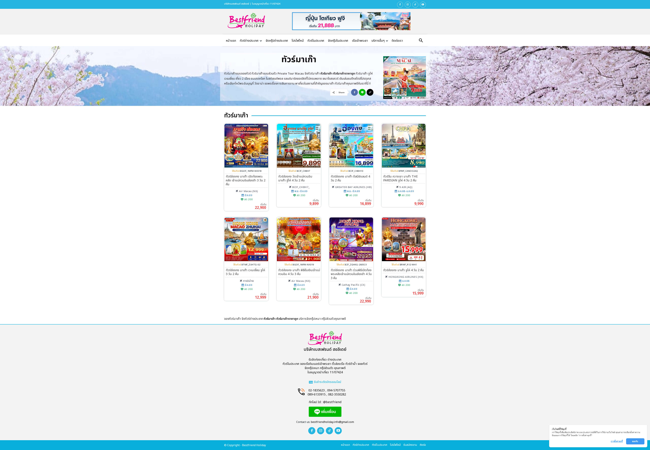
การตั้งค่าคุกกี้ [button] (617, 441)
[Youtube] (423, 5)
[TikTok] (415, 5)
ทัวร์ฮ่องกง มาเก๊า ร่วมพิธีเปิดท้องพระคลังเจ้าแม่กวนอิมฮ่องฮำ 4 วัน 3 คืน (351, 274)
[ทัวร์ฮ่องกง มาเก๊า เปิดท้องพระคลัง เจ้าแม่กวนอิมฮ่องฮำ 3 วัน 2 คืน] (246, 146)
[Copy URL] (370, 92)
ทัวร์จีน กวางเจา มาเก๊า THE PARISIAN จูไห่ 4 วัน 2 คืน (400, 178)
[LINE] (362, 92)
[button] (421, 41)
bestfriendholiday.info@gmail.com (332, 422)
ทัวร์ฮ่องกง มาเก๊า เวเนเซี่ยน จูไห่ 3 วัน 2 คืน (245, 272)
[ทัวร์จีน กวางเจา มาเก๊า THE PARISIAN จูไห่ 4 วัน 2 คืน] (404, 146)
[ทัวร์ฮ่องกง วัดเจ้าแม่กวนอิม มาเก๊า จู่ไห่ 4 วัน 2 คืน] (299, 146)
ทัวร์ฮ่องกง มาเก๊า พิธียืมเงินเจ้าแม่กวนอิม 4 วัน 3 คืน (299, 272)
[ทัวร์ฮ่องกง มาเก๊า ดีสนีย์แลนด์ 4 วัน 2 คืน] (351, 146)
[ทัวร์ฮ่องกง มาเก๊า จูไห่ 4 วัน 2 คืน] (404, 239)
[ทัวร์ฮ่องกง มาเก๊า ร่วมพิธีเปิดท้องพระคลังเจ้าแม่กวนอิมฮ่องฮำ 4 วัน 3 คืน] (351, 239)
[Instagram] (408, 5)
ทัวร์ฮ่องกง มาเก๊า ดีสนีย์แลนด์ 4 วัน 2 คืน (350, 178)
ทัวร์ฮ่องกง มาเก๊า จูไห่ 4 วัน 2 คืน (403, 270)
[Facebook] (400, 5)
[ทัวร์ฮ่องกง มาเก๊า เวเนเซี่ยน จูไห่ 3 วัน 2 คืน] (246, 239)
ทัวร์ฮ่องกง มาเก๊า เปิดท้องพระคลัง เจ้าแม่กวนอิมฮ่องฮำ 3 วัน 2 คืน (245, 180)
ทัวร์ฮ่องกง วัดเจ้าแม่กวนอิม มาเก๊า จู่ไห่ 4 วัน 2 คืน (295, 178)
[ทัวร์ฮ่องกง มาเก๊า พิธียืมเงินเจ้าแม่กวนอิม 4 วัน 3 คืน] (299, 239)
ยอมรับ (635, 441)
